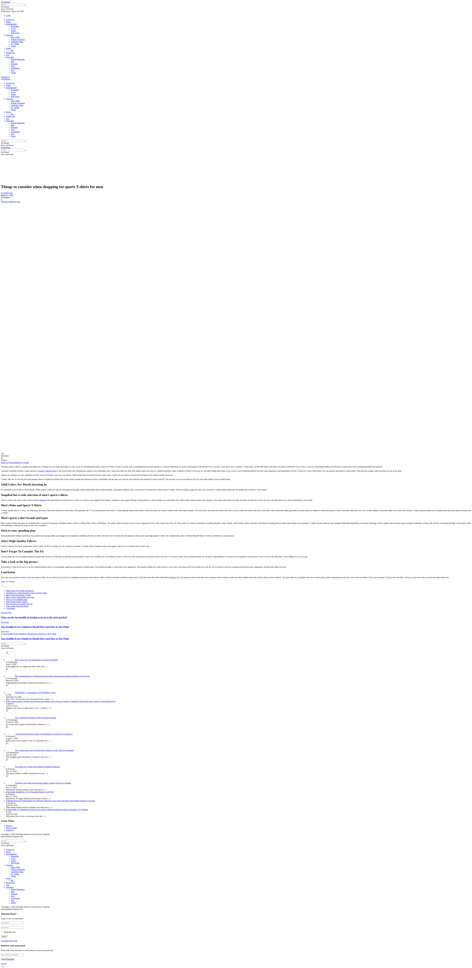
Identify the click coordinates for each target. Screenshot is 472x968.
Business (14, 64)
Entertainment (11, 24)
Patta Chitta (15, 37)
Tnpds (13, 46)
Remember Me (9, 932)
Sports (13, 31)
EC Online (15, 44)
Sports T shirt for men (47, 471)
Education (10, 57)
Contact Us (10, 20)
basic (192, 490)
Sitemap (9, 826)
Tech (13, 66)
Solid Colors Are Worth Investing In (20, 591)
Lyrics (13, 28)
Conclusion (10, 608)
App (7, 55)
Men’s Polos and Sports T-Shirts (18, 595)
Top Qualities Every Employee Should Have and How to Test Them (35, 638)
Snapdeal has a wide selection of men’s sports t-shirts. (26, 593)
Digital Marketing (18, 59)
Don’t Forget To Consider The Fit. (19, 604)
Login (8, 15)
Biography (15, 26)
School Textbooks (18, 39)
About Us (10, 830)
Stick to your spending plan (16, 599)
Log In (3, 964)
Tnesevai (9, 35)
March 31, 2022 (7, 195)
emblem (42, 500)
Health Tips (10, 53)
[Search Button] (25, 141)
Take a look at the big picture (17, 606)
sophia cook (8, 193)
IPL (12, 51)
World (13, 73)
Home (8, 22)
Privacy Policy (11, 828)
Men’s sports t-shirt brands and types (20, 597)
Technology (15, 68)
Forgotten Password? (9, 941)
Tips (12, 70)
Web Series (15, 33)
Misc (13, 62)
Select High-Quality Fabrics (17, 602)
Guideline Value (17, 42)
